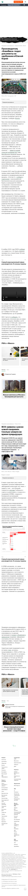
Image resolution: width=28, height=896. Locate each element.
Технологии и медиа (4, 778)
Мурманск (4, 832)
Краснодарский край (5, 811)
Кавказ (3, 828)
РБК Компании (16, 839)
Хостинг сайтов (16, 827)
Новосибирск (5, 800)
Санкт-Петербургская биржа (11, 885)
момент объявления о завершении (14, 646)
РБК (2, 260)
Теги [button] (8, 369)
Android (16, 855)
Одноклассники (17, 773)
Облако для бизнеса (16, 820)
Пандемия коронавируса (8, 45)
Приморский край (4, 834)
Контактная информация (16, 805)
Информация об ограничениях (9, 890)
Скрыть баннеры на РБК (16, 783)
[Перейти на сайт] (14, 40)
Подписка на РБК (17, 787)
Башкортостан (5, 804)
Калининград (4, 809)
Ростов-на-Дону (4, 820)
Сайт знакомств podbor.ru (16, 835)
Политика (4, 770)
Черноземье (4, 826)
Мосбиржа (15, 884)
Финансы (4, 780)
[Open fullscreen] (23, 528)
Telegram (16, 775)
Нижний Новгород (4, 814)
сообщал (22, 249)
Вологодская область (4, 806)
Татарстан (4, 823)
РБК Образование (5, 787)
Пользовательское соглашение (9, 893)
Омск (3, 802)
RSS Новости (17, 796)
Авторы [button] (3, 369)
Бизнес (3, 775)
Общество (4, 774)
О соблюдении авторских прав (9, 892)
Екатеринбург (5, 798)
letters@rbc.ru (14, 880)
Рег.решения (16, 830)
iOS (15, 853)
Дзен (15, 777)
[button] (14, 40)
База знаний (4, 784)
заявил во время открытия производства (11, 151)
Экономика (4, 772)
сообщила (14, 317)
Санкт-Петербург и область (4, 795)
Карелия (3, 830)
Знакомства (16, 832)
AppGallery (16, 857)
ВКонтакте (16, 771)
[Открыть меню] (25, 2)
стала (9, 661)
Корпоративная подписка (17, 790)
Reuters (17, 118)
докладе (12, 490)
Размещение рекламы (16, 810)
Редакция (16, 807)
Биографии (4, 782)
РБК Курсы (15, 842)
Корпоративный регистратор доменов (16, 824)
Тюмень (3, 825)
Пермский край (4, 817)
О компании (16, 802)
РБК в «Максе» (8, 343)
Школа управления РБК (16, 845)
